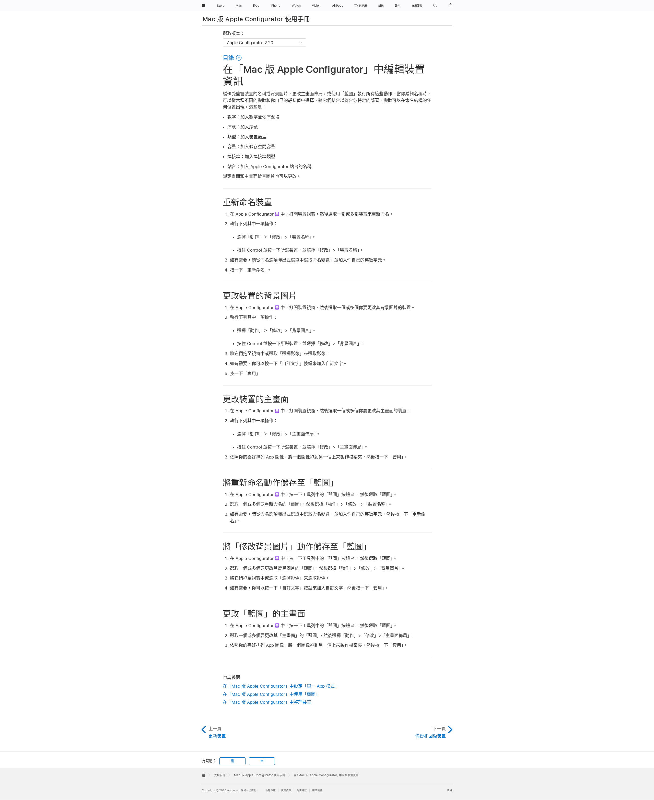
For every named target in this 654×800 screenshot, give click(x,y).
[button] (435, 5)
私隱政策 (270, 790)
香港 (449, 790)
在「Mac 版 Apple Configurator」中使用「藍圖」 (271, 694)
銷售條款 (302, 790)
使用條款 (286, 790)
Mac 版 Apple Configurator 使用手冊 (256, 19)
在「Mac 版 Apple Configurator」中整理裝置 (267, 702)
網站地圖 (317, 790)
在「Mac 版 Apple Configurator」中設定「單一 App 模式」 (281, 686)
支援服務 (219, 775)
